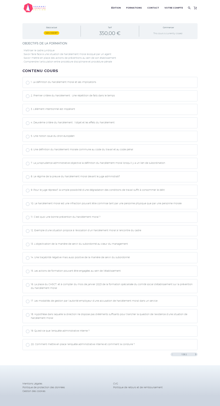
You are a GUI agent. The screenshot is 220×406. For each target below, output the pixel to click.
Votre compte (173, 7)
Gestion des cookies (33, 391)
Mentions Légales (32, 383)
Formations (134, 7)
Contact (153, 7)
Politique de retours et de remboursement (138, 387)
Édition (116, 7)
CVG (115, 383)
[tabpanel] (110, 52)
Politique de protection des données (43, 387)
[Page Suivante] (196, 354)
